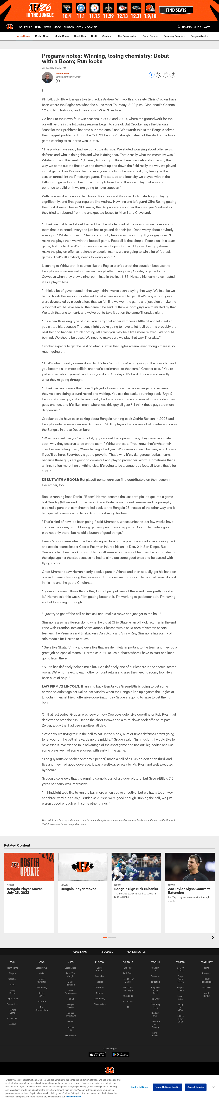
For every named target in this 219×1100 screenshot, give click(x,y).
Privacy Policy (73, 1096)
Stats (12, 984)
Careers (12, 1024)
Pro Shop (155, 998)
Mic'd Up (70, 998)
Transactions (12, 1004)
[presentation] (213, 938)
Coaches (12, 979)
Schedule (128, 968)
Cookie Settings (139, 1087)
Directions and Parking (155, 1024)
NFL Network (70, 1035)
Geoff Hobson (62, 73)
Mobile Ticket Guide (180, 1019)
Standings (128, 996)
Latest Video (70, 968)
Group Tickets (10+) (180, 1007)
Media (41, 973)
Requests (206, 987)
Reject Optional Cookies (167, 1087)
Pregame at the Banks (155, 990)
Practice (99, 982)
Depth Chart (12, 998)
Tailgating (155, 982)
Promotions (128, 1001)
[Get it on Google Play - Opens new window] (120, 1056)
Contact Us (12, 1018)
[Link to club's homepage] (9, 27)
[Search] (179, 26)
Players (12, 973)
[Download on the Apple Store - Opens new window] (97, 1055)
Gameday (99, 976)
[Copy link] (172, 75)
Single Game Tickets (180, 979)
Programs (206, 973)
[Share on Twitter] (158, 76)
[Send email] (165, 76)
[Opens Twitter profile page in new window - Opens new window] (58, 81)
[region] (109, 1087)
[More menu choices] (101, 27)
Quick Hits (41, 1001)
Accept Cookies (196, 1087)
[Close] (213, 1087)
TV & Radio (128, 973)
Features (70, 1021)
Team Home (12, 968)
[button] (105, 937)
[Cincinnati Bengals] (109, 1071)
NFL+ (128, 1007)
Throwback (99, 987)
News (206, 968)
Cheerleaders (100, 1004)
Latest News (41, 968)
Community (41, 987)
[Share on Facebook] (151, 76)
